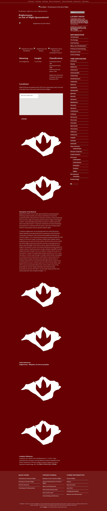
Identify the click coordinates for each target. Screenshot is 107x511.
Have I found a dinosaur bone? (50, 489)
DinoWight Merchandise (73, 491)
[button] (20, 51)
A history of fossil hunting (67, 1)
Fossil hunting (45, 1)
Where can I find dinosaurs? (54, 1)
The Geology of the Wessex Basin (27, 488)
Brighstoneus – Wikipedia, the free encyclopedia (34, 364)
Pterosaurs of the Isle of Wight (26, 481)
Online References (25, 362)
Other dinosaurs (75, 146)
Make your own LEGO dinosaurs (74, 494)
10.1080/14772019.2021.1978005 (47, 464)
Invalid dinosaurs (75, 154)
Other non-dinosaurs (24, 484)
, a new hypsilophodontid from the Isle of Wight (78, 28)
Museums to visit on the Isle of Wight (52, 478)
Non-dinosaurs (74, 174)
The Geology (38, 1)
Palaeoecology (74, 179)
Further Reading (85, 1)
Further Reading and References (51, 496)
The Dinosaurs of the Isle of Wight (27, 478)
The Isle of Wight (71, 478)
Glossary (69, 481)
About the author (71, 484)
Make (45, 507)
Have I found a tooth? (48, 492)
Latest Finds (70, 488)
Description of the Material (27, 212)
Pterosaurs (73, 157)
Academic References (26, 456)
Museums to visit (77, 1)
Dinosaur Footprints (76, 151)
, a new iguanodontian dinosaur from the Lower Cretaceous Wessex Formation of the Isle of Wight (79, 21)
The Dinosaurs (31, 1)
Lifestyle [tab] (24, 119)
